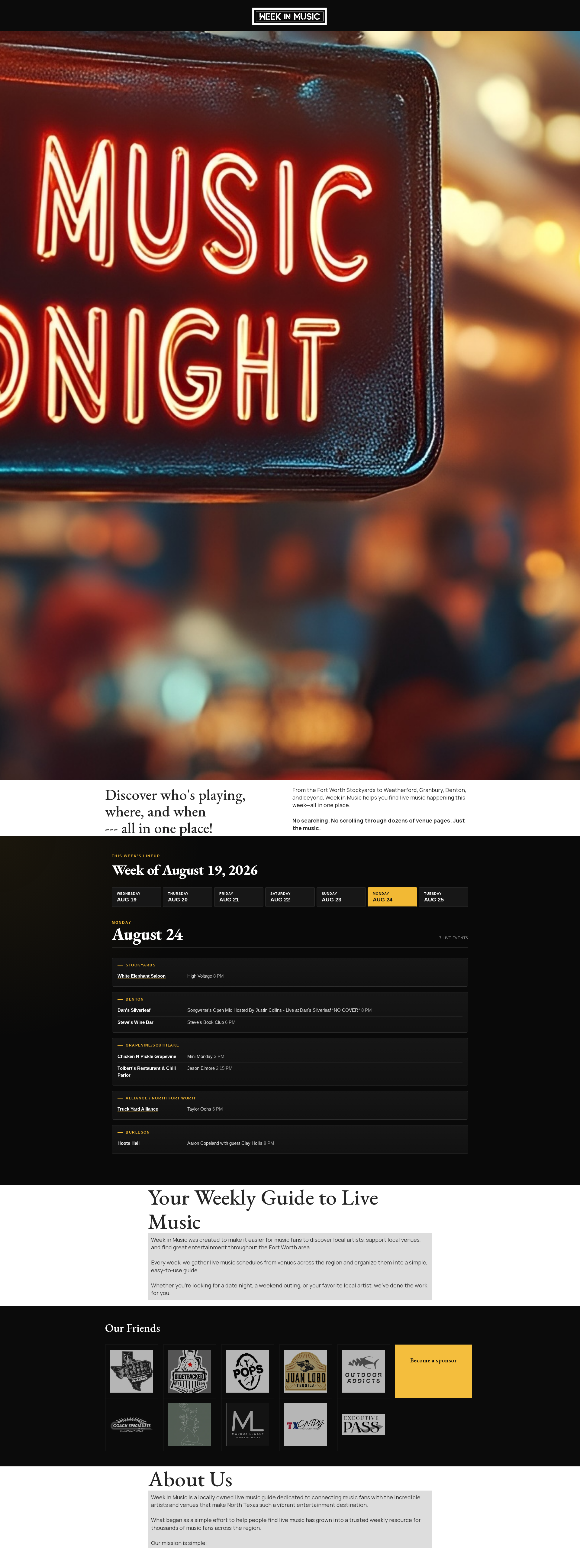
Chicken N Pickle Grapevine (147, 1056)
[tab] (136, 897)
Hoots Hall (129, 1143)
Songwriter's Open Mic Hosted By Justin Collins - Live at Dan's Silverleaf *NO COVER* (279, 1010)
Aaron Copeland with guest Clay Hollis (230, 1143)
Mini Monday (205, 1056)
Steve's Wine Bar (135, 1022)
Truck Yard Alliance (138, 1109)
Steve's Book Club (211, 1022)
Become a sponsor (433, 1360)
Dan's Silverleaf (134, 1010)
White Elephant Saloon (142, 975)
